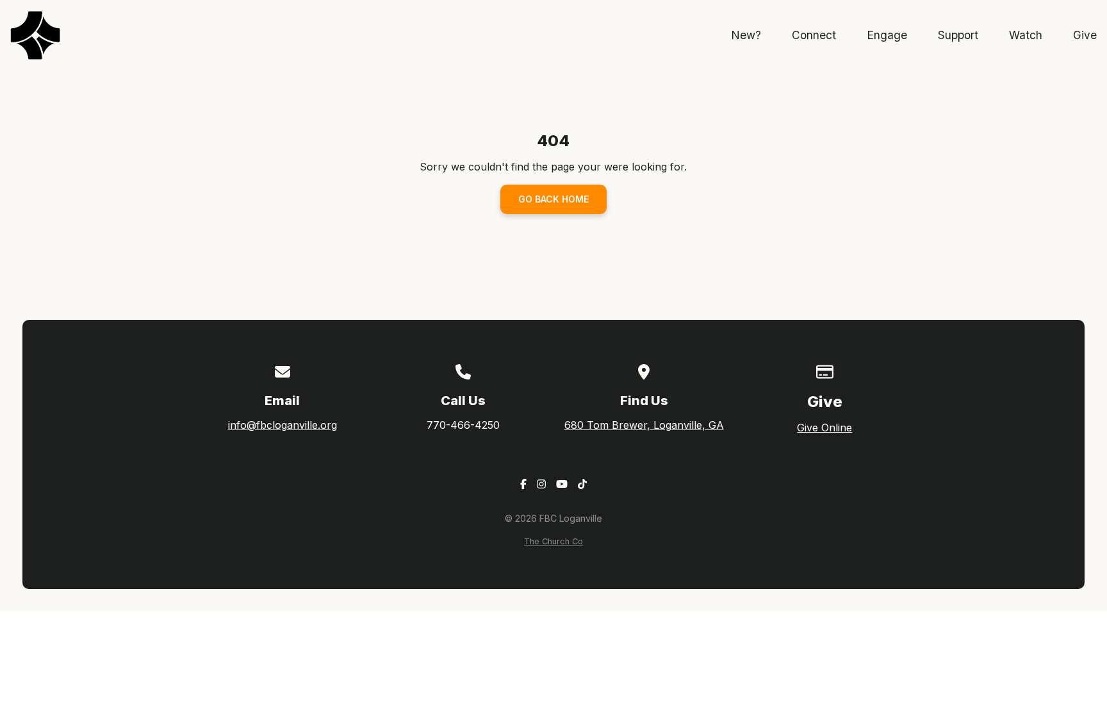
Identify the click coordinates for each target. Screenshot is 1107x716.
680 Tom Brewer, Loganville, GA (644, 425)
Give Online (824, 427)
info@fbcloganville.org (282, 425)
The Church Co (553, 541)
